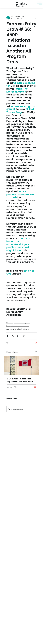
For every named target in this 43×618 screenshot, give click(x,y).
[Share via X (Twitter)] (13, 336)
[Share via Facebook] (7, 336)
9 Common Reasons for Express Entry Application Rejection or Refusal (20, 380)
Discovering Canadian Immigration (18, 323)
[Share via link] (24, 336)
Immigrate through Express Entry (17, 326)
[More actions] (35, 17)
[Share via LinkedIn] (18, 336)
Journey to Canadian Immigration (18, 329)
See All (34, 352)
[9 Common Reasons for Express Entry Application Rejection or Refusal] (21, 365)
